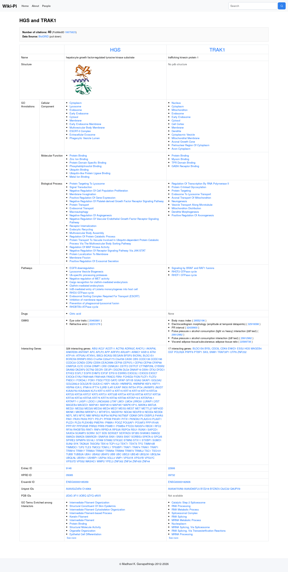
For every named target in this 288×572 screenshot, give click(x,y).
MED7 (114, 408)
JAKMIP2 (148, 387)
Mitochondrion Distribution (186, 208)
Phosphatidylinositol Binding (85, 166)
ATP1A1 (70, 355)
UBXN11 (82, 458)
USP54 (102, 458)
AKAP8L (151, 348)
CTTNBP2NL (146, 366)
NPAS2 (96, 415)
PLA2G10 (145, 419)
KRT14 (110, 391)
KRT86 (122, 398)
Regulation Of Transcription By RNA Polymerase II (200, 183)
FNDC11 (71, 380)
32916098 (253, 324)
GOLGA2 (156, 380)
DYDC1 (161, 369)
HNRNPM (138, 384)
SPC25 (158, 436)
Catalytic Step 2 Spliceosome (188, 502)
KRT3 (95, 394)
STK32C (118, 440)
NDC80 (128, 412)
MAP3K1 (94, 405)
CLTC (80, 366)
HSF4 (148, 384)
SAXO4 (70, 433)
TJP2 (81, 447)
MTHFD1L (104, 412)
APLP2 (100, 352)
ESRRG (122, 373)
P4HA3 (159, 415)
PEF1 (91, 419)
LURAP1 (148, 401)
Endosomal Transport (82, 208)
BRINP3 (81, 359)
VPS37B (139, 458)
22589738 (245, 341)
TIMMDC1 (72, 447)
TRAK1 (217, 49)
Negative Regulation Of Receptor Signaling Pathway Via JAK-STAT (108, 250)
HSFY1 (156, 384)
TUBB (69, 454)
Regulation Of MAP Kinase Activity (90, 247)
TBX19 (104, 443)
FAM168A (88, 376)
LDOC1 (92, 401)
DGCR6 (117, 369)
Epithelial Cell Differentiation (85, 534)
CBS (135, 359)
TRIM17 (80, 451)
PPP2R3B (82, 426)
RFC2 (158, 426)
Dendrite (176, 131)
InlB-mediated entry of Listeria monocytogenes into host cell (104, 289)
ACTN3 (120, 348)
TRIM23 (90, 451)
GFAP (121, 380)
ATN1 (153, 352)
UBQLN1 (144, 454)
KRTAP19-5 (133, 398)
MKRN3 (80, 412)
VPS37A (128, 458)
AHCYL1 (141, 348)
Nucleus (176, 103)
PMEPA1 (99, 422)
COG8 (87, 366)
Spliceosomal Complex (185, 513)
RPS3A (116, 429)
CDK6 (223, 348)
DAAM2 (70, 369)
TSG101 (156, 451)
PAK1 (69, 419)
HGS (115, 49)
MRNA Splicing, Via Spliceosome (191, 527)
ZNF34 (128, 461)
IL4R (110, 387)
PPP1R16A (152, 422)
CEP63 (139, 362)
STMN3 (128, 440)
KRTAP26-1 (147, 398)
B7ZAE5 (215, 489)
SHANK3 (145, 433)
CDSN (96, 362)
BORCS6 (71, 359)
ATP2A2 (81, 355)
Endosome (76, 110)
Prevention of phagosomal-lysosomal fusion (94, 303)
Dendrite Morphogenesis (185, 212)
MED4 (106, 408)
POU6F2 (140, 422)
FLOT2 (152, 376)
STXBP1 (147, 440)
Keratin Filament (79, 516)
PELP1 (99, 419)
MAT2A (152, 405)
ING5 (125, 387)
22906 (171, 468)
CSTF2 (124, 366)
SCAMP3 (80, 433)
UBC (118, 454)
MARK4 (142, 405)
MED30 (98, 408)
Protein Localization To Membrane (89, 254)
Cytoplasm (76, 103)
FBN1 (119, 376)
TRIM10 (70, 451)
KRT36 (139, 394)
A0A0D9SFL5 (192, 489)
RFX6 (69, 429)
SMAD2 (155, 433)
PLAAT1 (157, 419)
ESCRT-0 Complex (80, 131)
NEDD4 (149, 412)
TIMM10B (149, 443)
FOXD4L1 (81, 380)
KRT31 (103, 394)
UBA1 (87, 454)
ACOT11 (110, 348)
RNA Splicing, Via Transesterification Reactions (199, 530)
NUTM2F (123, 415)
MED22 (79, 408)
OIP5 (140, 415)
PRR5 (101, 426)
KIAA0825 (84, 391)
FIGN (137, 376)
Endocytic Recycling (81, 229)
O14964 (86, 489)
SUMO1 (156, 440)
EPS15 (113, 373)
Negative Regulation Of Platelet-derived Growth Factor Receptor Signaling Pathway (117, 201)
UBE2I (126, 454)
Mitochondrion (179, 110)
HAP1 (107, 384)
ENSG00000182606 (179, 482)
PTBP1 (198, 352)
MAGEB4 (71, 405)
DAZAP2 (80, 369)
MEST (130, 408)
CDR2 (89, 362)
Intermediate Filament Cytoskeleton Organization (97, 509)
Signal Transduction (81, 187)
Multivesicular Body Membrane (87, 127)
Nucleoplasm (179, 523)
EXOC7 (153, 373)
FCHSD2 (128, 376)
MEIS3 (122, 408)
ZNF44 (146, 461)
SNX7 (127, 436)
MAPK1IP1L (130, 405)
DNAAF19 (135, 369)
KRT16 (127, 391)
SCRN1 (91, 433)
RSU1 (134, 429)
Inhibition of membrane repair (86, 299)
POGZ (118, 422)
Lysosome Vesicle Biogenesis (86, 271)
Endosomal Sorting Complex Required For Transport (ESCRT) (104, 296)
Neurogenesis (179, 201)
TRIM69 (119, 451)
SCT (98, 433)
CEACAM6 (107, 362)
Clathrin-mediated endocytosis (87, 285)
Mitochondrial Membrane (185, 138)
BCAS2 (108, 355)
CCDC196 (156, 359)
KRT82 (113, 398)
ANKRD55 (72, 352)
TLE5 (88, 447)
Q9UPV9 (235, 489)
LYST (156, 401)
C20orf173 (109, 359)
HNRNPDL (126, 384)
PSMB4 (120, 426)
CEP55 (118, 362)
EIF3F (104, 373)
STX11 (137, 440)
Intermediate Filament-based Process (91, 513)
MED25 (88, 408)
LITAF (113, 401)
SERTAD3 (125, 433)
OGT (170, 352)
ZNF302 (118, 461)
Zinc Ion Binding (79, 159)
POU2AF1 (128, 422)
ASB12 (145, 352)
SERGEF (113, 433)
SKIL (206, 352)
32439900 (192, 327)
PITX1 (125, 419)
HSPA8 (70, 387)
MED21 (70, 408)
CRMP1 (96, 366)
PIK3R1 (116, 419)
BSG (90, 359)
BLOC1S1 (148, 355)
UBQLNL (71, 458)
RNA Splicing (179, 516)
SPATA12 (147, 436)
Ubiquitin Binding (79, 169)
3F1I (75, 495)
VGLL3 (111, 458)
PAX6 (84, 419)
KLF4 (94, 391)
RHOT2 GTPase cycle (184, 271)
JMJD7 (159, 387)
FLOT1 (144, 376)
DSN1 (145, 369)
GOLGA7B (86, 384)
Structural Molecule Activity (85, 527)
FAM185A (100, 376)
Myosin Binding (180, 159)
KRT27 (87, 394)
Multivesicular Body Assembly (87, 233)
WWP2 (101, 461)
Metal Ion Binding (79, 176)
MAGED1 (83, 405)
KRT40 (78, 398)
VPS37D (71, 461)
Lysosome (75, 106)
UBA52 (96, 454)
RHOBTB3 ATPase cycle (84, 307)
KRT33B (112, 394)
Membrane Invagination (83, 194)
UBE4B (134, 454)
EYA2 (78, 376)
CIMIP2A (71, 366)
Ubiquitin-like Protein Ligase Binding (90, 173)
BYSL (208, 348)
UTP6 (233, 352)
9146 (69, 468)
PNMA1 (109, 422)
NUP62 (114, 415)
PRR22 (93, 426)
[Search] (282, 5)
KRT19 (145, 391)
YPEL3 (109, 461)
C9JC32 (224, 489)
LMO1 (121, 401)
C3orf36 (119, 359)
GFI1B (129, 380)
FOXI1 (91, 380)
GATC (114, 380)
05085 (69, 475)
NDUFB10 (138, 412)
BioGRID (44, 36)
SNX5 (119, 436)
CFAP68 (157, 362)
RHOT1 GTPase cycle (184, 275)
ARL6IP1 (125, 352)
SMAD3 (70, 436)
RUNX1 (142, 429)
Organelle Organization (82, 530)
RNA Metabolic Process (185, 509)
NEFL (69, 415)
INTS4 (132, 387)
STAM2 (108, 440)
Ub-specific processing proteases (88, 275)
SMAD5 (80, 436)
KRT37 (148, 394)
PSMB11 (110, 426)
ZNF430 (136, 461)
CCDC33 (71, 362)
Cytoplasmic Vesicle (183, 134)
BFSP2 (128, 355)
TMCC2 (96, 447)
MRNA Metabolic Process (186, 520)
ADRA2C (130, 348)
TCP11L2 (114, 443)
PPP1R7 (71, 426)
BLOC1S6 (198, 348)
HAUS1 (115, 384)
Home (25, 6)
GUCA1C (97, 384)
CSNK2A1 (113, 366)
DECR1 (99, 369)
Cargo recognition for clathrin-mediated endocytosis (99, 282)
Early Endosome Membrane (85, 124)
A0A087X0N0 (175, 489)
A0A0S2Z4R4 (74, 489)
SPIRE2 (70, 440)
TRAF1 (127, 447)
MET (138, 408)
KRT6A (87, 398)
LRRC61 (137, 401)
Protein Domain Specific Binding (88, 162)
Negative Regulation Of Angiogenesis (91, 215)
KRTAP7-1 (72, 401)
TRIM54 (109, 451)
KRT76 (105, 398)
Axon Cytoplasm (181, 148)
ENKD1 (232, 348)
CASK (128, 359)
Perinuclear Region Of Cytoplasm (190, 145)
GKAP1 (146, 380)
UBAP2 (105, 454)
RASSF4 (140, 426)
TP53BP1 (117, 447)
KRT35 (131, 394)
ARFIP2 (115, 352)
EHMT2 (96, 373)
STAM (99, 440)
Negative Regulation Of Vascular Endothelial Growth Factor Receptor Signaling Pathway (114, 220)
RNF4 (97, 429)
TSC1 (147, 451)
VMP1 (119, 458)
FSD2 (99, 380)
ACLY (101, 348)
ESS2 (240, 348)
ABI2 (95, 348)
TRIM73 (129, 451)
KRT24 (153, 391)
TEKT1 (124, 443)
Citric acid (75, 313)
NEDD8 (158, 412)
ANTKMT (83, 352)
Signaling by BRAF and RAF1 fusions (193, 268)
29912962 (177, 334)
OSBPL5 (149, 415)
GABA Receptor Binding (185, 166)
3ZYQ (90, 495)
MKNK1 (70, 412)
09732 (171, 475)
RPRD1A (106, 429)
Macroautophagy (79, 212)
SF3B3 (135, 433)
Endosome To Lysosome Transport (191, 194)
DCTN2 (90, 369)
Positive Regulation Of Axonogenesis (193, 215)
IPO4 (139, 387)
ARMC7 (135, 352)
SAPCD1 (153, 429)
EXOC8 (70, 376)
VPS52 (81, 461)
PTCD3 (130, 426)
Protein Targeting (181, 190)
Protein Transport (79, 204)
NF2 (75, 415)
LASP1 (83, 401)
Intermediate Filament (82, 520)
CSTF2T (133, 366)
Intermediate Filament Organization (89, 502)
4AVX (97, 495)
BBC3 (100, 355)
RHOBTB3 (79, 429)
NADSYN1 (117, 412)
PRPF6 (189, 352)
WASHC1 (90, 461)
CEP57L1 (128, 362)
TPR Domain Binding (183, 162)
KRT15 (119, 391)
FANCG (110, 376)
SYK (76, 443)
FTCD (106, 380)
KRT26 (78, 394)
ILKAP (117, 387)
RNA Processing (181, 506)
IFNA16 (87, 387)
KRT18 (136, 391)
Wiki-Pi (9, 6)
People (46, 6)
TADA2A (84, 443)
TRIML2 (139, 451)
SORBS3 (136, 436)
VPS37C (149, 458)
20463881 (94, 320)
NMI (88, 415)
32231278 (94, 324)
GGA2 (137, 380)
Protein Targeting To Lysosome (87, 183)
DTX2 (152, 369)
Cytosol (74, 117)
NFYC (82, 415)
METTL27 (147, 408)
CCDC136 (144, 359)
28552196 (199, 320)
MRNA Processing (182, 534)
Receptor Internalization (83, 226)
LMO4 (128, 401)
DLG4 (126, 369)
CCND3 (81, 362)
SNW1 (213, 352)
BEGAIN (118, 355)
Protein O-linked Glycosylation (189, 187)
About (35, 6)
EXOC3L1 (133, 373)
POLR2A (179, 352)
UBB (112, 454)
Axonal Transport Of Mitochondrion (191, 197)
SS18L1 (90, 440)
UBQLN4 (155, 454)
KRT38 (156, 394)
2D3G (69, 495)
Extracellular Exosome (82, 134)
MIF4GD (158, 408)
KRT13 (101, 391)
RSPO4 (125, 429)
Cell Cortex (178, 124)
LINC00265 (103, 401)
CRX (104, 366)
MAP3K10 (106, 405)
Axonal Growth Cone (183, 141)
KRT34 (122, 394)
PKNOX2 (135, 419)
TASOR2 (95, 443)
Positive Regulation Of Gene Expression (92, 197)
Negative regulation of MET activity (90, 278)
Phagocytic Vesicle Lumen (85, 138)
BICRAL (137, 355)
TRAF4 (136, 447)
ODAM (133, 415)
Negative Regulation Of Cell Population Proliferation (99, 190)
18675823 (70, 32)
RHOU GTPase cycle (82, 292)
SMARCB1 (91, 436)
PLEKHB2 (87, 422)
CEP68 (147, 362)
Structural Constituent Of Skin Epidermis (93, 506)
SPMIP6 (81, 440)
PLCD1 (70, 422)
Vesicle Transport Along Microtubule (192, 204)
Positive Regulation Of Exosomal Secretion (94, 261)
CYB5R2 (159, 366)
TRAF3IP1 (223, 352)
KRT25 (70, 394)
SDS (104, 433)
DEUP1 (108, 369)
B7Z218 (204, 489)
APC (92, 352)
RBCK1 (149, 426)
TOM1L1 (106, 447)
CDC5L (216, 348)
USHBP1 (92, 458)
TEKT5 (133, 443)
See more (71, 537)
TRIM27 (99, 451)
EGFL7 (79, 373)
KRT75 (96, 398)
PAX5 (76, 419)
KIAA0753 (72, 391)
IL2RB (103, 387)
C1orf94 (97, 359)
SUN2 (69, 443)
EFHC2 (70, 373)
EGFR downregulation (82, 268)
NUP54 (105, 415)
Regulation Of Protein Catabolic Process (92, 236)
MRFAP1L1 (91, 412)
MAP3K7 (117, 405)
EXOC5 (143, 373)
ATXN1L (91, 355)
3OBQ (82, 495)
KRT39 (70, 398)
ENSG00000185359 (77, 482)
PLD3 (78, 422)
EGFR (87, 373)
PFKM (107, 419)
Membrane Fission (80, 257)
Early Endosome (79, 113)
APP (107, 352)
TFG (140, 443)
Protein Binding (78, 155)
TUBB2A (79, 454)
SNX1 (112, 436)
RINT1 (89, 429)
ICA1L (78, 387)
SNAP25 (103, 436)
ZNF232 (241, 352)
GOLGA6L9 (72, 384)
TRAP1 (154, 447)
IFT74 (95, 387)
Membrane (76, 120)
